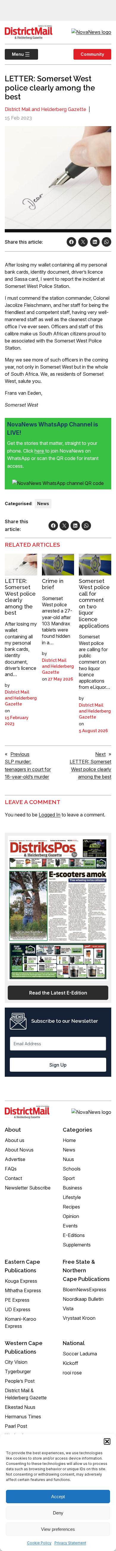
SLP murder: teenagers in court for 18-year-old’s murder (28, 769)
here (40, 451)
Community (92, 54)
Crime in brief (52, 584)
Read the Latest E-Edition (58, 993)
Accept (58, 1496)
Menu (14, 54)
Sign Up (58, 1065)
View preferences (58, 1529)
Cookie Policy (39, 1543)
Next (100, 754)
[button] (107, 1441)
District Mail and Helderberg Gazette (45, 109)
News (43, 503)
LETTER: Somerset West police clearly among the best (20, 597)
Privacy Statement (70, 1543)
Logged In (49, 815)
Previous (19, 754)
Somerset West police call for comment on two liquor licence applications (94, 603)
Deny (58, 1512)
